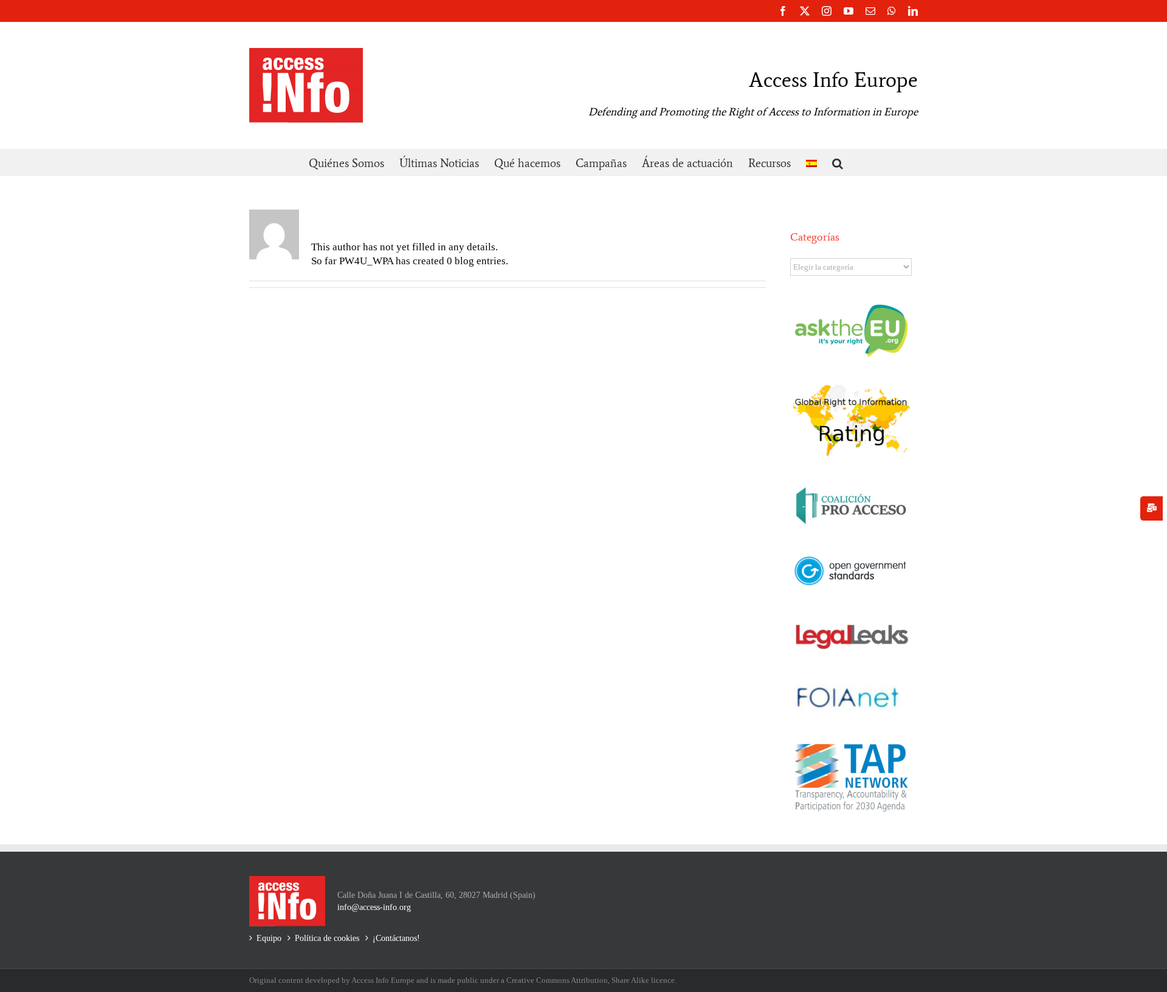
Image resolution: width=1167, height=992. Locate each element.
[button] (837, 162)
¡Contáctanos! (396, 938)
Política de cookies (327, 938)
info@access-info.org (374, 907)
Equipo (268, 938)
